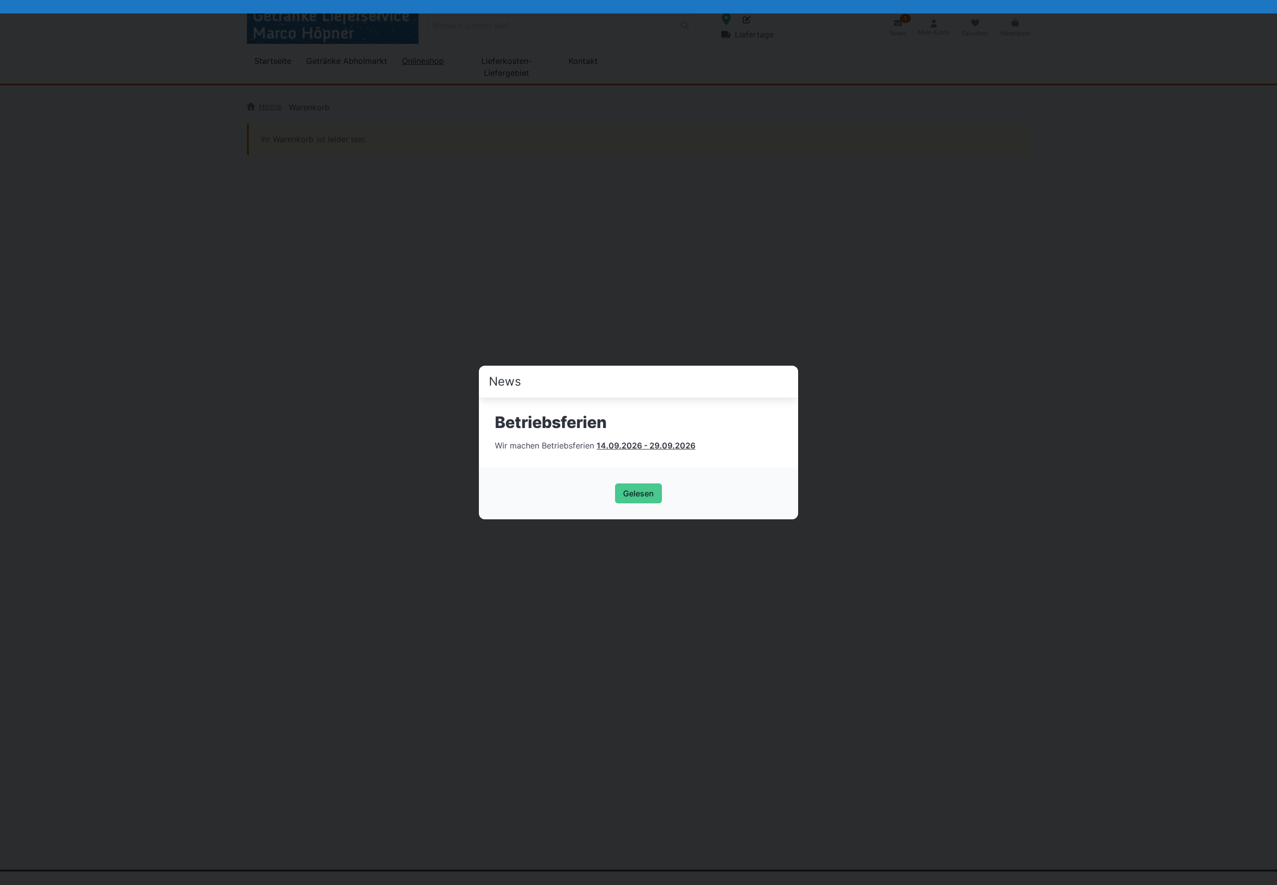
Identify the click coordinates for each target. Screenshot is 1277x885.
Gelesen (638, 493)
